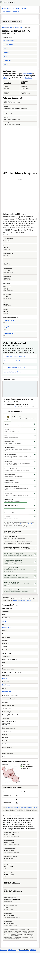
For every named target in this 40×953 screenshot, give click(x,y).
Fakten (5, 56)
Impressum (3, 950)
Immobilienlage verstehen (12, 372)
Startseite (4, 27)
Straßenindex (12, 950)
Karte (4, 48)
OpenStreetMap (13, 406)
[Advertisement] (20, 149)
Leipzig (6, 94)
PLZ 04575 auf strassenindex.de (15, 367)
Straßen (24, 8)
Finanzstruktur (7, 60)
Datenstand (6, 64)
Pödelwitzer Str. (8, 333)
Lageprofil (6, 52)
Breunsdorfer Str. (9, 320)
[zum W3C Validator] (23, 950)
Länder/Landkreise (8, 8)
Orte (17, 8)
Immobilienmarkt (8, 44)
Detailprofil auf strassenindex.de (14, 356)
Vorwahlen (16, 11)
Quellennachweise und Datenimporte (22, 600)
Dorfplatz (6, 327)
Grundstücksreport (8, 40)
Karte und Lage (6, 691)
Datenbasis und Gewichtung (27, 523)
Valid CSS (33, 950)
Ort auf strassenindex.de (12, 361)
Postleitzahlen (6, 11)
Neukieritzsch (18, 27)
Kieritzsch (28, 78)
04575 (5, 78)
